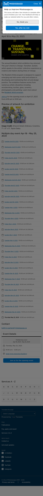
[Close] (40, 3)
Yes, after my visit (22, 28)
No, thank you (22, 22)
